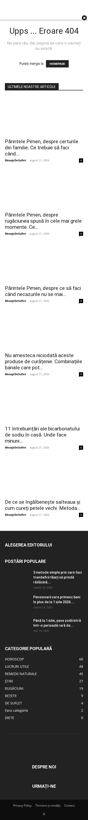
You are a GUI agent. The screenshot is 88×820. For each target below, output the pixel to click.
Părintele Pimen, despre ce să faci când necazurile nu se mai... (43, 291)
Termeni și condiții (47, 805)
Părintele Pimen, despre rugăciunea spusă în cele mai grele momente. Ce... (43, 221)
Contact (69, 805)
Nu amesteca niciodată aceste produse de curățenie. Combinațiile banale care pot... (43, 361)
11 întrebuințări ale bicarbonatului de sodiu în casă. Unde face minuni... (42, 435)
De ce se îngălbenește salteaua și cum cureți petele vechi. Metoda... (43, 505)
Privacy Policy (22, 805)
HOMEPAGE (57, 64)
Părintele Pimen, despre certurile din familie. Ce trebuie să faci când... (41, 148)
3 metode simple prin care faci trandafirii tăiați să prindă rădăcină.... (57, 577)
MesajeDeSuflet (15, 160)
